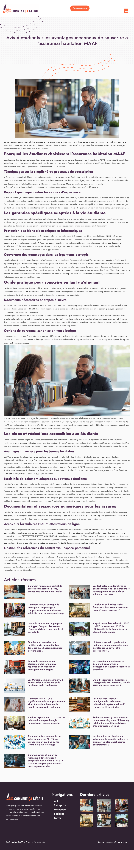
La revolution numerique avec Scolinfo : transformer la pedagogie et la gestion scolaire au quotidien (111, 665)
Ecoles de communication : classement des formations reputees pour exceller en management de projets (42, 665)
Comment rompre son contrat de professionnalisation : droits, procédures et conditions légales (45, 588)
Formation (60, 809)
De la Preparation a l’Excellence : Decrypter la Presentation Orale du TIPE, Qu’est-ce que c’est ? (111, 682)
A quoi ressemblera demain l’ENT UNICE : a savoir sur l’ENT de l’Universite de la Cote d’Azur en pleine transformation (111, 628)
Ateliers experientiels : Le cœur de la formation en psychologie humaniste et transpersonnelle (46, 720)
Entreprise (60, 805)
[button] (126, 11)
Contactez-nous (121, 842)
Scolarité (59, 814)
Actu (56, 801)
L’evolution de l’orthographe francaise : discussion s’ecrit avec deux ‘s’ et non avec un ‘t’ (110, 607)
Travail (57, 818)
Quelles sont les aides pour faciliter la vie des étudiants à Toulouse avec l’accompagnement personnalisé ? (45, 646)
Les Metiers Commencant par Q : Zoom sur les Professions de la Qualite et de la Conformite (45, 682)
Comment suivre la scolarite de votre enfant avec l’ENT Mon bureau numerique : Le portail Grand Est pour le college (44, 740)
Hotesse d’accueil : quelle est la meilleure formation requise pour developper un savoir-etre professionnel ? (110, 646)
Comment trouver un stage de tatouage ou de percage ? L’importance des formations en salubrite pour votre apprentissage (46, 609)
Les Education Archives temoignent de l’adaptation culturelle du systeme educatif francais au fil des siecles (109, 703)
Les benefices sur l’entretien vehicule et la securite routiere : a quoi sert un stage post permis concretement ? (110, 740)
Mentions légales (105, 842)
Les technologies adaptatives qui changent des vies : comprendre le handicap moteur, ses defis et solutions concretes (111, 590)
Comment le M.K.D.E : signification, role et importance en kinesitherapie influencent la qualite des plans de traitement (46, 703)
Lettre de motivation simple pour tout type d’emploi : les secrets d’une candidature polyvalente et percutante (45, 628)
